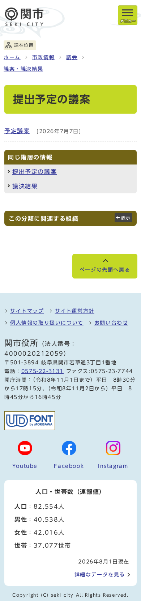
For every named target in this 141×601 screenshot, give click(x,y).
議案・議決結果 (23, 68)
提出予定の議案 (34, 172)
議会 (71, 57)
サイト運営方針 (74, 310)
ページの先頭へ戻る (105, 269)
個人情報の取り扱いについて (47, 322)
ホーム (12, 57)
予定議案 (17, 131)
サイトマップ (27, 310)
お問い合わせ (111, 322)
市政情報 (43, 57)
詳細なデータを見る (99, 574)
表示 (126, 218)
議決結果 (25, 186)
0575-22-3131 (42, 371)
